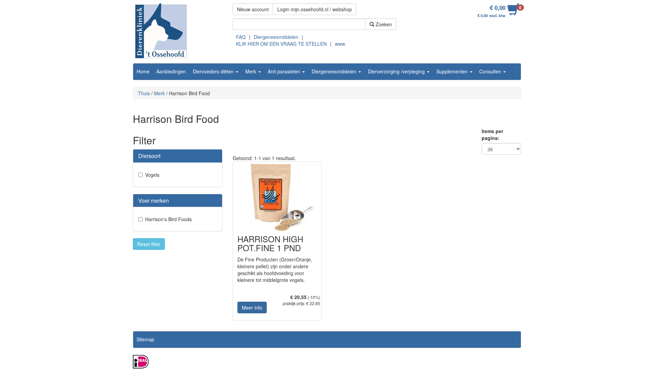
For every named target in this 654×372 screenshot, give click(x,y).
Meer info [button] (252, 307)
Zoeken (383, 24)
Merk (251, 71)
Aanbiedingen (171, 71)
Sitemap (145, 339)
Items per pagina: (492, 134)
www (340, 43)
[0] (513, 13)
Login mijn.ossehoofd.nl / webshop (314, 9)
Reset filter (148, 244)
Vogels (152, 174)
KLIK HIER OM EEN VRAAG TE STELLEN (281, 43)
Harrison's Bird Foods (168, 219)
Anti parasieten (284, 71)
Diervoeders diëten (214, 71)
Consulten (490, 71)
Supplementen (452, 71)
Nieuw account (253, 9)
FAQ (241, 36)
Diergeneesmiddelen (276, 36)
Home (143, 71)
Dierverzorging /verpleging (397, 71)
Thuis (144, 93)
